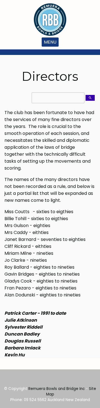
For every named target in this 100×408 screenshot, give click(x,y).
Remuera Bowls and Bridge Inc (56, 388)
